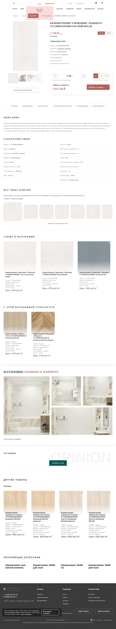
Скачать (70, 3)
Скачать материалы (98, 106)
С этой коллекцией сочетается (62, 106)
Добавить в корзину (96, 87)
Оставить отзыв (58, 463)
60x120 (101, 33)
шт (101, 76)
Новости (65, 597)
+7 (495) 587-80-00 (49, 3)
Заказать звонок (103, 611)
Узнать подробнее (25, 614)
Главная (15, 16)
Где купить (59, 8)
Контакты (101, 8)
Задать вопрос (83, 611)
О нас (64, 594)
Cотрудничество (89, 8)
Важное (78, 8)
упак (107, 76)
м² (96, 76)
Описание (15, 106)
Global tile (40, 594)
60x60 (109, 33)
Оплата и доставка (94, 597)
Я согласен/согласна (47, 612)
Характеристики (28, 106)
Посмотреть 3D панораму (23, 90)
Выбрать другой (46, 15)
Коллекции (25, 16)
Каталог (14, 8)
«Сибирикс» (99, 620)
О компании (69, 8)
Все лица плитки (43, 106)
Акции (22, 8)
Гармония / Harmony (64, 48)
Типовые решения (82, 106)
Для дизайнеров (80, 3)
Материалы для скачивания (96, 600)
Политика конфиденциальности (12, 620)
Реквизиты (66, 603)
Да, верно (33, 15)
